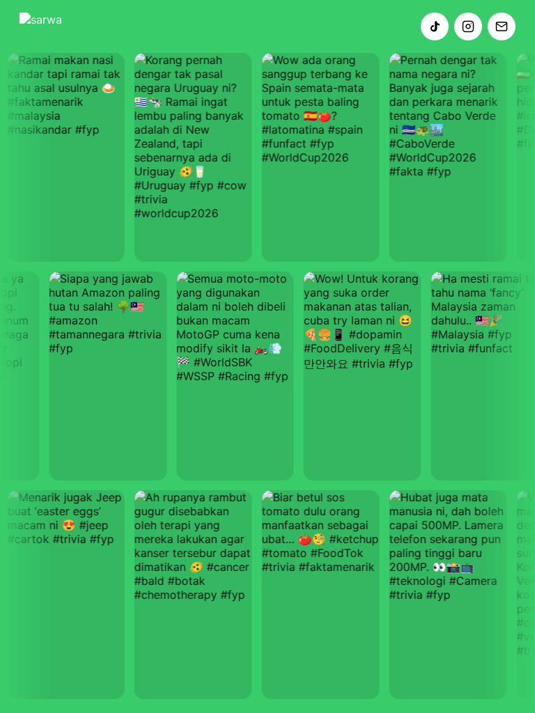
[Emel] (501, 26)
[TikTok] (435, 26)
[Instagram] (468, 26)
